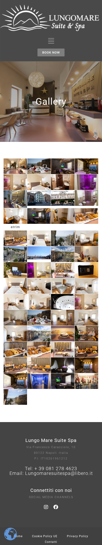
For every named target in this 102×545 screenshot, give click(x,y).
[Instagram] (46, 507)
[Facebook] (56, 507)
